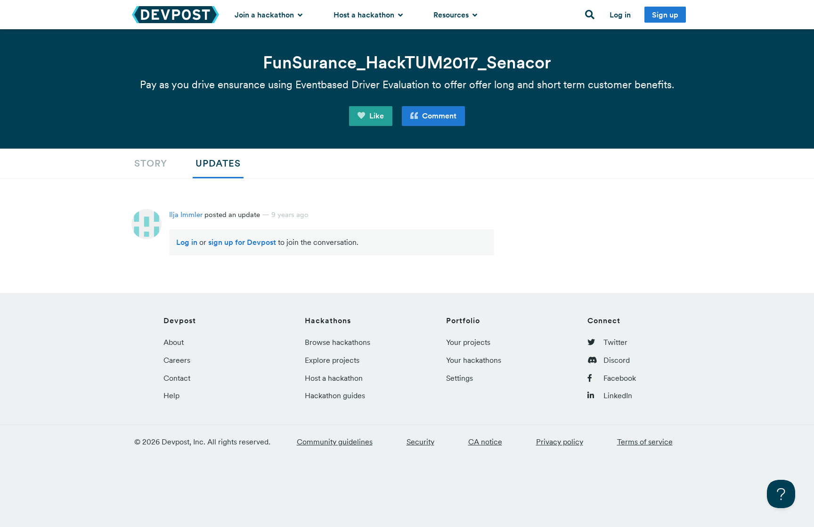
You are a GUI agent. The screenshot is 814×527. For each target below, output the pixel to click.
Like (375, 115)
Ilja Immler (186, 214)
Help (171, 395)
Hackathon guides (335, 395)
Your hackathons (473, 360)
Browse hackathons (337, 342)
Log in (620, 14)
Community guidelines (335, 441)
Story (150, 163)
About (173, 342)
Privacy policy (559, 441)
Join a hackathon (265, 14)
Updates (218, 163)
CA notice (485, 441)
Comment (438, 115)
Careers (176, 360)
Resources (452, 14)
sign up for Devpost (242, 242)
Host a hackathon (365, 14)
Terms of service (645, 441)
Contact (176, 378)
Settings (459, 378)
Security (420, 441)
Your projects (468, 342)
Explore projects (332, 360)
